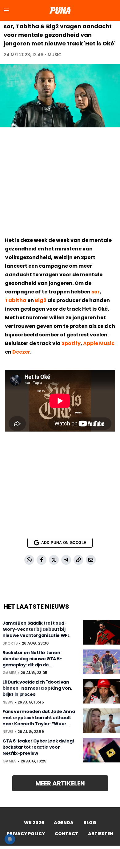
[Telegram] (66, 560)
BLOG (89, 823)
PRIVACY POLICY (26, 834)
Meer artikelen (60, 783)
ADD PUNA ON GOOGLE (63, 543)
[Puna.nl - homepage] (60, 10)
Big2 (40, 300)
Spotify (71, 343)
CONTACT (66, 834)
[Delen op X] (54, 560)
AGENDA (64, 823)
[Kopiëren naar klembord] (78, 560)
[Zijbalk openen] (6, 10)
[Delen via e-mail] (91, 560)
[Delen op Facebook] (41, 560)
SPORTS (10, 643)
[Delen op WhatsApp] (29, 560)
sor (95, 291)
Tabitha (15, 300)
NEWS (8, 702)
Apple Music (98, 343)
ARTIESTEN (100, 834)
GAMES (9, 672)
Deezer (21, 351)
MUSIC (55, 55)
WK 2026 (34, 823)
